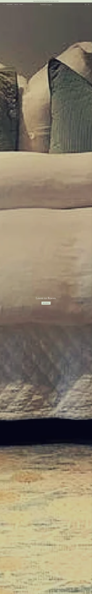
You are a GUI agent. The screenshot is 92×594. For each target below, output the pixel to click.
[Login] (88, 4)
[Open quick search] (85, 4)
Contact (21, 4)
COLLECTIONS (9, 4)
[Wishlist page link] (83, 4)
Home (4, 4)
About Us (16, 4)
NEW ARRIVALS (46, 303)
